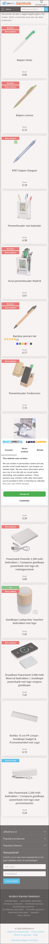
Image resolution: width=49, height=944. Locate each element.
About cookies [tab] (24, 450)
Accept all (24, 494)
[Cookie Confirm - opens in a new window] (36, 441)
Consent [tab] (9, 450)
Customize (24, 501)
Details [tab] (40, 450)
